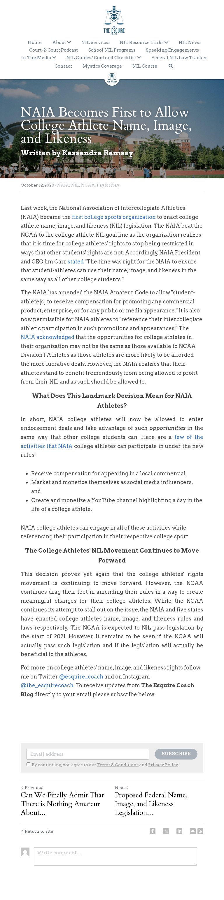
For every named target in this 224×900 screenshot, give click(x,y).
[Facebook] (152, 831)
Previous (34, 787)
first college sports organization (114, 217)
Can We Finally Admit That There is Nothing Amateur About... (62, 804)
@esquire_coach (81, 677)
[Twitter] (166, 831)
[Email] (193, 831)
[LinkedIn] (179, 831)
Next (120, 787)
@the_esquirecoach (47, 685)
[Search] (171, 66)
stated (76, 262)
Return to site (39, 831)
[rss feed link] (200, 831)
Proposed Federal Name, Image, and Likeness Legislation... (151, 804)
